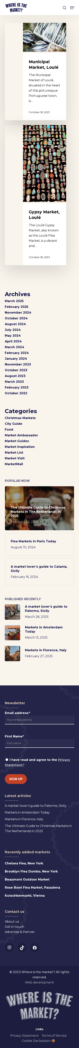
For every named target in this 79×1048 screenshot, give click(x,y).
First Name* (14, 736)
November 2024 (18, 312)
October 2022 (16, 393)
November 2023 (18, 364)
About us (12, 921)
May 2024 (13, 335)
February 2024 (17, 353)
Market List (14, 452)
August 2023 (15, 376)
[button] (72, 8)
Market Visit (15, 458)
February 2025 (16, 307)
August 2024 (15, 324)
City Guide (13, 424)
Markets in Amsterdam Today (27, 812)
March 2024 (14, 347)
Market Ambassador (21, 435)
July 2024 (13, 330)
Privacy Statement (24, 1035)
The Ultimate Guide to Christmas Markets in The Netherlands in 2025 (38, 828)
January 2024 (16, 358)
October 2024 (16, 318)
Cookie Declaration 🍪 (38, 1041)
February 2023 (16, 387)
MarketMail (14, 464)
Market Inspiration (20, 447)
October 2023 (16, 370)
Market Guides (17, 441)
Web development (39, 982)
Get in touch (14, 927)
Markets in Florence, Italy (24, 819)
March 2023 (14, 382)
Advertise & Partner (20, 932)
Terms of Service (54, 1035)
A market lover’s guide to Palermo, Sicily (35, 806)
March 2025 (14, 301)
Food (9, 429)
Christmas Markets (20, 418)
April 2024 (13, 341)
